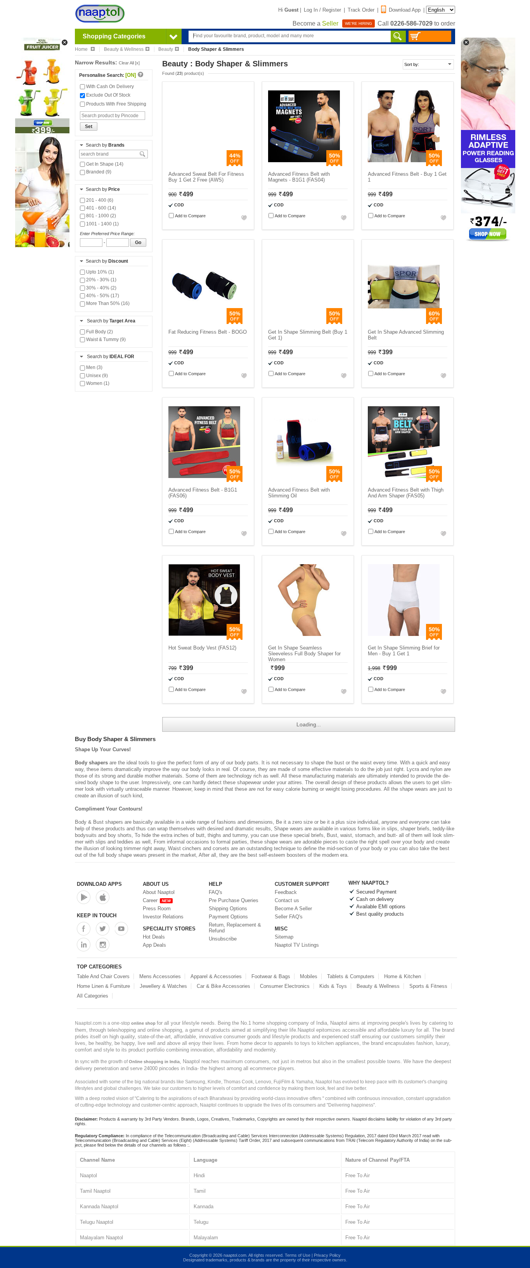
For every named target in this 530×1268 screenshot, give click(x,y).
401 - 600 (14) (100, 208)
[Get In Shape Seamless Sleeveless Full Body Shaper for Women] (304, 638)
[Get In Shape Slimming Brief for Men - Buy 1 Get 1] (404, 638)
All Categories (92, 996)
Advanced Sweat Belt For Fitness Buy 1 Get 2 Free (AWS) (206, 177)
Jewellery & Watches (163, 986)
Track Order (361, 10)
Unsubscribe (223, 939)
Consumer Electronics (285, 986)
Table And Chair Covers (103, 976)
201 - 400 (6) (99, 200)
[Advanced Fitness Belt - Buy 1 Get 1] (404, 164)
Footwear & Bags (270, 976)
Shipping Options (228, 908)
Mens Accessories (160, 976)
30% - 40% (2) (100, 288)
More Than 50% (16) (107, 303)
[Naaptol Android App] (83, 897)
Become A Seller (293, 908)
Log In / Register (322, 10)
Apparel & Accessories (216, 976)
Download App (405, 10)
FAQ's (215, 892)
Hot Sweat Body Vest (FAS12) (202, 648)
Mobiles (308, 976)
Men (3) (93, 367)
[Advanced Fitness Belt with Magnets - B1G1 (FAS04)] (304, 164)
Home (82, 49)
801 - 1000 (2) (100, 215)
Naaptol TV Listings (297, 945)
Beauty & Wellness (124, 49)
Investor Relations (163, 917)
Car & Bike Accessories (223, 986)
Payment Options (228, 917)
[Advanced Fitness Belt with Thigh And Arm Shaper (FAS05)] (404, 480)
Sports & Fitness (428, 986)
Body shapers (91, 763)
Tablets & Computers (350, 976)
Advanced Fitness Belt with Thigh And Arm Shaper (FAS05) (405, 493)
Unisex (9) (96, 375)
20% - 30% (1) (100, 279)
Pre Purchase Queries (233, 900)
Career (157, 900)
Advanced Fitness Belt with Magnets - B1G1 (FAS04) (299, 177)
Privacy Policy (327, 1255)
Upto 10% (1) (99, 272)
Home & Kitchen (402, 976)
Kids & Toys (333, 986)
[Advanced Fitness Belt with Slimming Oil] (304, 480)
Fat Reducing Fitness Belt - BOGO (207, 332)
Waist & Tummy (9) (105, 339)
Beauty (165, 49)
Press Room (157, 908)
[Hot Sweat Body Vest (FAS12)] (204, 638)
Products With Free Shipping (115, 104)
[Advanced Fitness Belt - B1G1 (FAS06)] (204, 480)
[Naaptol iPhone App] (102, 897)
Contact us (287, 900)
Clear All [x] (129, 63)
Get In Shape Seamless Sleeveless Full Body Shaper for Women (304, 653)
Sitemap (284, 937)
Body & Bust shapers (99, 822)
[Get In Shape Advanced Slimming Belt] (404, 322)
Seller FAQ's (289, 917)
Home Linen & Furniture (103, 986)
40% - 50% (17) (102, 295)
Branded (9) (98, 172)
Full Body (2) (99, 331)
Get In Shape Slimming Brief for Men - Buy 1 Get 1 (404, 651)
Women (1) (97, 383)
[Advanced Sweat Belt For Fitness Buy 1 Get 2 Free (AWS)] (204, 164)
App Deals (154, 945)
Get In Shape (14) (104, 164)
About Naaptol (159, 892)
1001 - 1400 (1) (102, 224)
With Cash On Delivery (109, 86)
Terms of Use (297, 1255)
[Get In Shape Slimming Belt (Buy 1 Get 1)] (304, 322)
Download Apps (99, 884)
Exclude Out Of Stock (107, 95)
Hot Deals (154, 937)
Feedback (286, 892)
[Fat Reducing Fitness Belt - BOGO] (204, 322)
